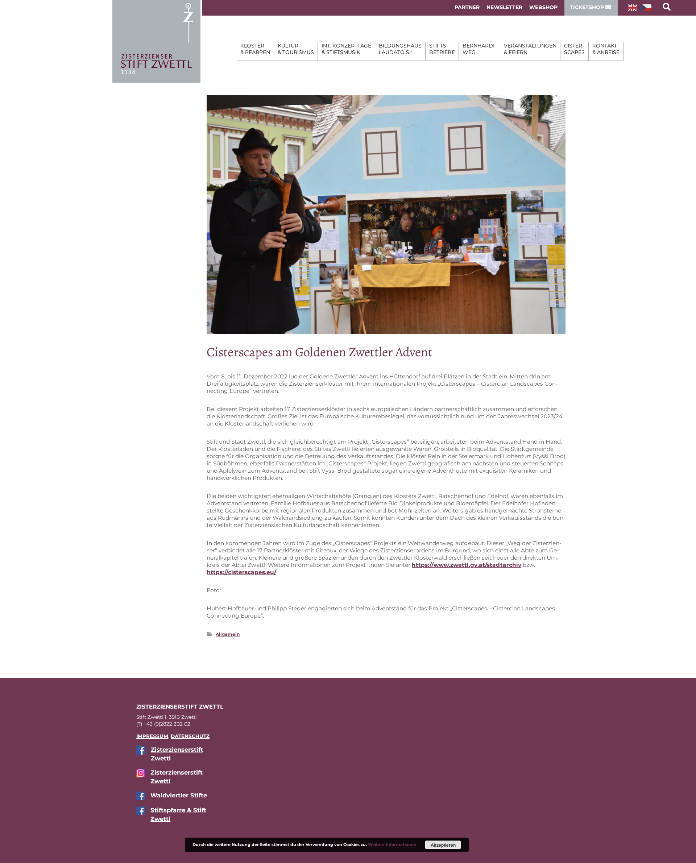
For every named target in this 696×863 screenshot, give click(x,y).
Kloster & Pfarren (255, 48)
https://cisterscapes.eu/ (241, 572)
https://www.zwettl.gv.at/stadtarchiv (466, 564)
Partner (467, 7)
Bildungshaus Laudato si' (400, 48)
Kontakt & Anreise (606, 48)
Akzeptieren (443, 845)
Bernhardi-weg (479, 48)
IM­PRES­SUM (152, 736)
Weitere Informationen (392, 844)
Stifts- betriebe (442, 48)
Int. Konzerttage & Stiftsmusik (346, 48)
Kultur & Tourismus (296, 48)
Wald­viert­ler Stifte (178, 795)
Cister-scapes (574, 48)
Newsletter (504, 7)
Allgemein (228, 634)
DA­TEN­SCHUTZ (190, 736)
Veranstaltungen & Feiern (530, 48)
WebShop (543, 7)
